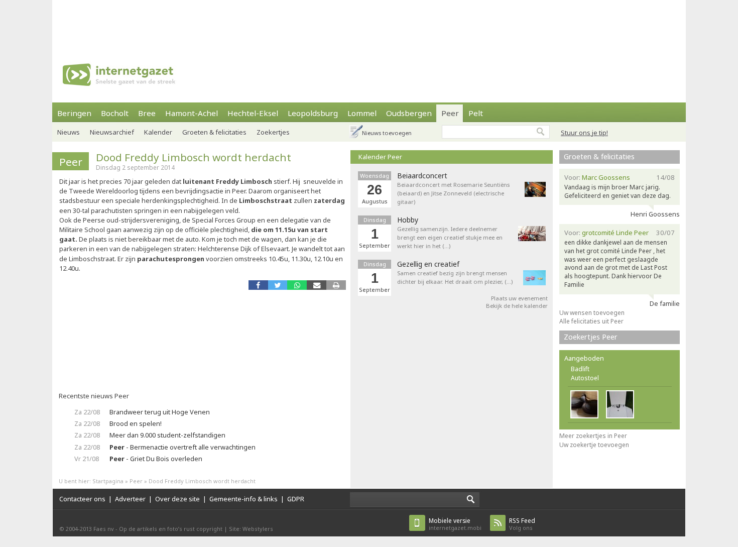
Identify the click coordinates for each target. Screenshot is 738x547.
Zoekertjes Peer (591, 337)
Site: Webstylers (251, 528)
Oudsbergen (409, 113)
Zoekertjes (273, 132)
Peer (450, 113)
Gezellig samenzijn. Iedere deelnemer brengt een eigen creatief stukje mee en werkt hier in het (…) (450, 237)
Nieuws (68, 132)
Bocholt (115, 113)
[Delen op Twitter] (278, 285)
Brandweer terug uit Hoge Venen (159, 411)
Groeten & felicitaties (214, 132)
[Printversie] (336, 285)
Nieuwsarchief (112, 132)
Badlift (580, 369)
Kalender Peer (380, 156)
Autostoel (585, 378)
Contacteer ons (82, 498)
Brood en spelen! (135, 423)
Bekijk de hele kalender (517, 305)
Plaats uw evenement (519, 298)
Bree (147, 113)
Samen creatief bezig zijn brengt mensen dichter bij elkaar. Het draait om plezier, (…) (455, 277)
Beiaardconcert (422, 175)
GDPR (295, 498)
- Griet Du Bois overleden (155, 458)
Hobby (407, 220)
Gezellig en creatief (428, 264)
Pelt (475, 113)
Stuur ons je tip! (584, 132)
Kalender (158, 132)
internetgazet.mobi (455, 524)
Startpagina (108, 481)
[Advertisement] (369, 22)
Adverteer (130, 498)
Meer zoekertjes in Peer (593, 435)
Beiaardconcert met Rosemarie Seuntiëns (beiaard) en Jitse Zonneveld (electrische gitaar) (453, 193)
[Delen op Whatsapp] (297, 285)
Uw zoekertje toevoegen (594, 445)
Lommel (362, 113)
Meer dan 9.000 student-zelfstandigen (167, 435)
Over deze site (177, 498)
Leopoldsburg (313, 113)
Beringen (74, 113)
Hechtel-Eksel (252, 113)
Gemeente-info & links (243, 498)
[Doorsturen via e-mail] (316, 285)
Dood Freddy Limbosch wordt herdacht (193, 157)
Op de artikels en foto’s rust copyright (170, 528)
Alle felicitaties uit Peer (591, 321)
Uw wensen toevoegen (592, 312)
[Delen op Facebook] (258, 285)
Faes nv (103, 528)
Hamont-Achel (191, 113)
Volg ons (522, 524)
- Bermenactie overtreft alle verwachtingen (182, 447)
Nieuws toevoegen (387, 133)
